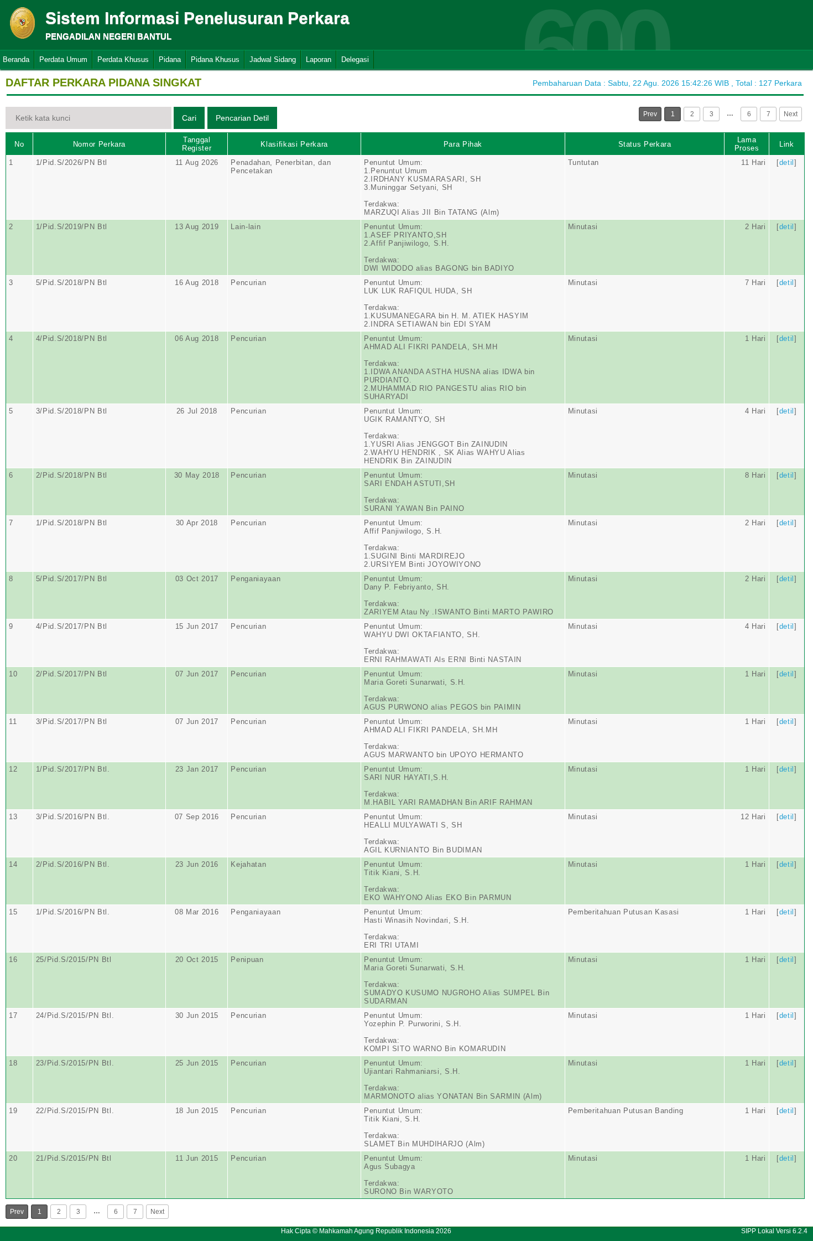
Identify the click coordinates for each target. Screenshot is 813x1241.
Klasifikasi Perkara (293, 144)
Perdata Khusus (123, 59)
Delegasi (355, 59)
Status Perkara (644, 144)
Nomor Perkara (99, 144)
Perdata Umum (63, 59)
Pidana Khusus (215, 59)
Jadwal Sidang (272, 59)
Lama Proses (746, 144)
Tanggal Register (196, 144)
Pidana (170, 59)
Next (791, 114)
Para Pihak (463, 144)
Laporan (318, 59)
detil (786, 162)
